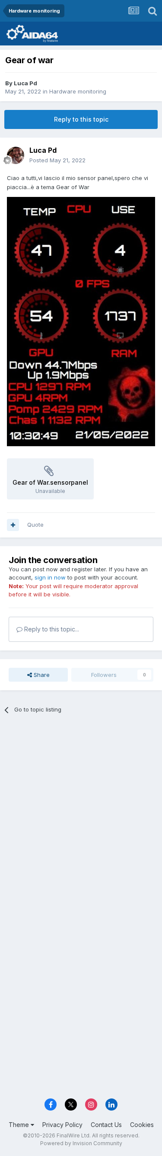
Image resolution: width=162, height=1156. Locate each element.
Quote (35, 524)
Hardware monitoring (77, 91)
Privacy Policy (62, 1124)
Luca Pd (25, 83)
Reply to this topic (81, 119)
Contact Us (106, 1124)
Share (41, 674)
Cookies (142, 1124)
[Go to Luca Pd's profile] (15, 155)
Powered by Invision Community (81, 1143)
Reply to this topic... (50, 629)
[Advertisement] (81, 809)
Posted (57, 160)
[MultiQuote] (13, 525)
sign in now (50, 577)
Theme (20, 1124)
